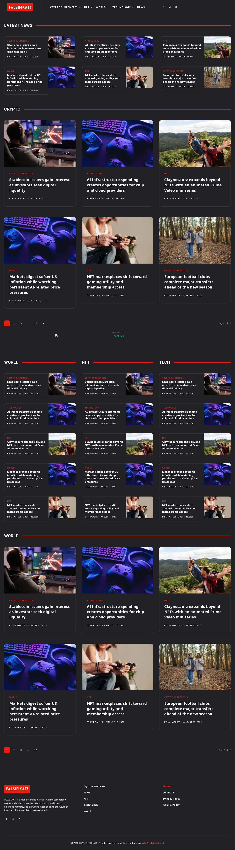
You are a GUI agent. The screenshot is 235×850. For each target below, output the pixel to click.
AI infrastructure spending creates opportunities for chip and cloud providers (102, 48)
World (11, 71)
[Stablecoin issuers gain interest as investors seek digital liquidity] (61, 47)
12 (35, 323)
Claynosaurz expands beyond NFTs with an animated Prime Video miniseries (182, 48)
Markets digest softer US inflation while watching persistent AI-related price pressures (24, 80)
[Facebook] (163, 7)
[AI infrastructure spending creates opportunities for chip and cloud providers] (139, 47)
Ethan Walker (14, 57)
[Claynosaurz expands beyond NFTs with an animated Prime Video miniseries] (217, 47)
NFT (165, 41)
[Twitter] (176, 7)
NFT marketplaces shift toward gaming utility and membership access (102, 78)
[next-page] (43, 323)
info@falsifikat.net (153, 842)
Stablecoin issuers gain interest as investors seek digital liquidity (24, 48)
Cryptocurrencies (18, 41)
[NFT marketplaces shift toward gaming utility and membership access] (139, 77)
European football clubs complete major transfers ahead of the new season (180, 78)
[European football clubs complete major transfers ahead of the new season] (217, 77)
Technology (92, 41)
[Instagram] (169, 7)
